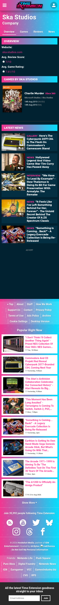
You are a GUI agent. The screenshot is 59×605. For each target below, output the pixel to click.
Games (24, 31)
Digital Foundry (26, 563)
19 (21, 240)
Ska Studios (19, 17)
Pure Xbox (9, 563)
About (20, 304)
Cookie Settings (19, 321)
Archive (46, 315)
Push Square (43, 558)
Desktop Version (40, 321)
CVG (25, 575)
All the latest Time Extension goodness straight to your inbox (29, 589)
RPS (33, 575)
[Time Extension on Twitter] (36, 523)
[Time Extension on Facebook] (43, 532)
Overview (9, 31)
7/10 (8, 61)
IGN (5, 569)
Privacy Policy (44, 309)
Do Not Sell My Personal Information (30, 549)
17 (21, 168)
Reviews (38, 31)
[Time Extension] (29, 6)
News (51, 31)
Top (10, 304)
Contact (28, 309)
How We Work (44, 304)
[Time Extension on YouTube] (23, 523)
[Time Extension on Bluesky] (49, 523)
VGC (29, 569)
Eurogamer (17, 569)
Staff (30, 304)
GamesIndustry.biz (45, 569)
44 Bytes (35, 546)
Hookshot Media (26, 542)
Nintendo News (47, 563)
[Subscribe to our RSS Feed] (10, 523)
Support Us (14, 309)
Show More (29, 502)
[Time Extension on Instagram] (16, 532)
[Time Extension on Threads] (29, 532)
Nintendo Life (25, 558)
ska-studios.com (12, 52)
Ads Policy (33, 315)
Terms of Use (16, 315)
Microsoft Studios (33, 97)
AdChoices (49, 546)
